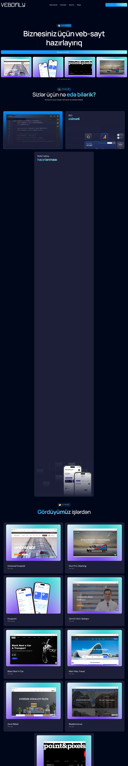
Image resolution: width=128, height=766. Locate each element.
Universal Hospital (16, 566)
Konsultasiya (120, 5)
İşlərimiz (71, 5)
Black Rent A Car (15, 671)
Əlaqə (79, 5)
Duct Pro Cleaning (77, 566)
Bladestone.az (75, 724)
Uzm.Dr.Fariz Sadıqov (79, 618)
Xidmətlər (63, 5)
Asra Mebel (12, 724)
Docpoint (12, 618)
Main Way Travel (77, 671)
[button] (61, 79)
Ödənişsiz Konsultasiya (63, 52)
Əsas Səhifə (53, 5)
